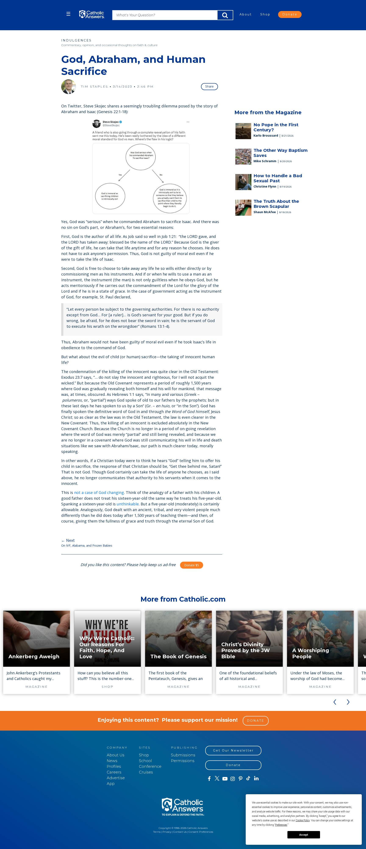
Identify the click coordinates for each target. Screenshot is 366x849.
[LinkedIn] (256, 779)
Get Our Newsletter (233, 750)
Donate (289, 14)
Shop (265, 14)
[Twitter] (217, 779)
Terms (157, 831)
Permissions (182, 760)
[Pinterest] (240, 779)
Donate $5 (191, 565)
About (246, 14)
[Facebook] (209, 779)
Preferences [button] (281, 824)
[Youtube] (225, 779)
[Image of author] (68, 86)
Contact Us (180, 831)
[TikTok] (248, 779)
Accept (303, 834)
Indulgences (76, 40)
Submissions (183, 755)
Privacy (166, 831)
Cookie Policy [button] (303, 820)
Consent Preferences (201, 831)
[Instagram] (233, 779)
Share (209, 86)
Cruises (146, 772)
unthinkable (128, 503)
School (145, 760)
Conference (150, 766)
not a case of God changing (99, 492)
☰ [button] (68, 14)
